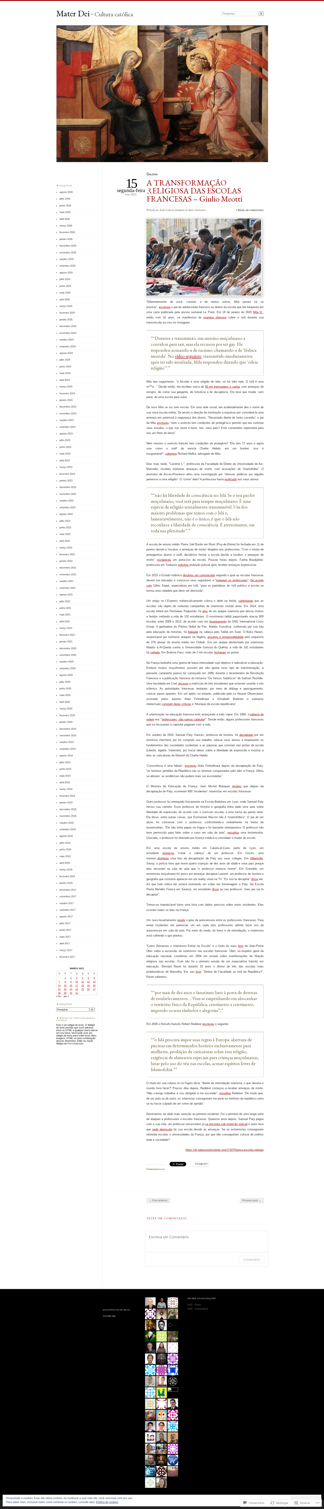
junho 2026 (65, 205)
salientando (245, 600)
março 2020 (66, 708)
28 (59, 993)
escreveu (164, 307)
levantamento (218, 621)
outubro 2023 (67, 420)
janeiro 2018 (66, 883)
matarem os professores (232, 580)
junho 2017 (65, 930)
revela (181, 920)
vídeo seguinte (188, 356)
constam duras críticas (176, 704)
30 (71, 993)
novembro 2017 (68, 896)
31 (76, 993)
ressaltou (233, 832)
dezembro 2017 (68, 889)
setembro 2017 (68, 910)
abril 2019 (65, 782)
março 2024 (66, 386)
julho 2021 (65, 601)
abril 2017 (65, 943)
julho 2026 (65, 198)
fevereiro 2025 (67, 312)
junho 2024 (65, 366)
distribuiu (163, 858)
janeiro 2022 (66, 561)
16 (71, 985)
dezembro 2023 (68, 406)
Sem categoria (197, 210)
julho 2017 (65, 923)
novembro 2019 (68, 735)
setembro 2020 (68, 668)
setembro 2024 (68, 346)
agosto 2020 (66, 675)
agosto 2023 (66, 433)
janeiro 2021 (66, 641)
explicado (231, 479)
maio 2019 (65, 775)
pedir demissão (162, 1129)
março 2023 (66, 467)
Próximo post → (251, 1200)
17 (76, 985)
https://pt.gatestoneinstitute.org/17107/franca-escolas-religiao (225, 1150)
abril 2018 (65, 863)
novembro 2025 (68, 252)
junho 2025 (65, 286)
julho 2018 (65, 842)
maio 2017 (65, 936)
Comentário (251, 1259)
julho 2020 (65, 682)
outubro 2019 (67, 742)
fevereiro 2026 (67, 232)
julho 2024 (65, 359)
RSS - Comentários (198, 1308)
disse (254, 879)
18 (82, 985)
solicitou (183, 565)
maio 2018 (65, 856)
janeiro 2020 (66, 722)
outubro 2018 (67, 822)
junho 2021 (65, 608)
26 (88, 989)
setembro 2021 (68, 588)
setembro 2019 (68, 749)
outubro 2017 (67, 903)
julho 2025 (65, 279)
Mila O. (258, 312)
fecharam (220, 652)
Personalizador (75, 1043)
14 (59, 985)
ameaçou (168, 853)
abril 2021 (65, 621)
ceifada (155, 652)
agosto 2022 (66, 514)
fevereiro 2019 (67, 796)
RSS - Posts (194, 1304)
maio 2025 (65, 292)
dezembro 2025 (68, 245)
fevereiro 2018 (67, 876)
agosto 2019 (66, 755)
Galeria (152, 174)
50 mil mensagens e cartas (222, 386)
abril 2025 (65, 299)
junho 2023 (65, 447)
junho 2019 (65, 769)
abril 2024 (65, 380)
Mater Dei (73, 13)
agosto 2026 (66, 192)
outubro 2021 (67, 581)
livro (240, 946)
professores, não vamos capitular (183, 719)
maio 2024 (65, 373)
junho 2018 (65, 849)
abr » (66, 996)
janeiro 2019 (66, 802)
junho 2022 (65, 527)
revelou (236, 786)
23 (71, 989)
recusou (183, 683)
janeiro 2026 (66, 239)
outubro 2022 (67, 500)
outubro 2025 (67, 259)
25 (82, 989)
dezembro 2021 (68, 567)
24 (76, 989)
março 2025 (66, 306)
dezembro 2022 (68, 487)
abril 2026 (65, 219)
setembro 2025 (68, 265)
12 (88, 981)
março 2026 (66, 225)
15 (65, 985)
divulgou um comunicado (199, 575)
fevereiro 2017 (67, 957)
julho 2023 (65, 440)
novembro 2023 (68, 413)
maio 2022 (65, 534)
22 (65, 989)
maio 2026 (65, 212)
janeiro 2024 (66, 400)
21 (59, 989)
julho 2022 (65, 521)
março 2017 (66, 950)
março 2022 (66, 547)
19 (88, 985)
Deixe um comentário (251, 210)
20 (94, 985)
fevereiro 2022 (67, 554)
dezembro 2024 (68, 326)
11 (82, 981)
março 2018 (66, 869)
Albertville (256, 858)
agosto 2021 (66, 594)
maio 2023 (65, 453)
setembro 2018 (68, 829)
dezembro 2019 (68, 728)
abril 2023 (65, 460)
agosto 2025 (66, 272)
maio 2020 (65, 695)
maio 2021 (65, 614)
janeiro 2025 (66, 319)
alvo (205, 611)
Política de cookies (107, 1502)
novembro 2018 (68, 816)
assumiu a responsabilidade (225, 637)
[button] (203, 257)
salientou (171, 453)
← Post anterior (158, 1200)
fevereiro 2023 (67, 474)
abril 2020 (65, 702)
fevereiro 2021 (67, 635)
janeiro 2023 (66, 480)
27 (94, 989)
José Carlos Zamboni (172, 210)
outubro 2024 (67, 339)
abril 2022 (65, 541)
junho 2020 (65, 688)
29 (65, 993)
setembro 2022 (68, 507)
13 (94, 981)
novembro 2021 (68, 574)
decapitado (246, 735)
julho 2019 (65, 762)
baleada (193, 632)
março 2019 (66, 789)
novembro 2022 (68, 494)
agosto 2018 (66, 836)
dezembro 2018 (68, 809)
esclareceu (164, 559)
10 (76, 981)
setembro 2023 (68, 427)
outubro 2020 (67, 661)
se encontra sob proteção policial (226, 1124)
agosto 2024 (66, 353)
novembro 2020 (68, 655)
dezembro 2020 (68, 648)
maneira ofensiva (214, 317)
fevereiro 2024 (67, 393)
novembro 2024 (68, 333)
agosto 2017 (66, 916)
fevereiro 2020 (67, 715)
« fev (58, 996)
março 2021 (66, 628)
